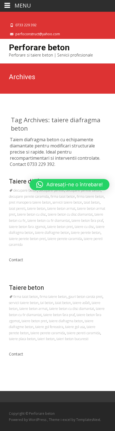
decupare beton (25, 190)
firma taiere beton (90, 196)
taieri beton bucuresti (72, 338)
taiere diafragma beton (66, 321)
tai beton (46, 302)
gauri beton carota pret (85, 296)
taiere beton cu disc (31, 214)
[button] (69, 184)
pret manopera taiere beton (30, 202)
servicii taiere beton (67, 202)
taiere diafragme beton (52, 232)
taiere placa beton (22, 338)
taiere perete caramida (64, 238)
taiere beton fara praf (87, 220)
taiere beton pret (60, 226)
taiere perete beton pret (27, 238)
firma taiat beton (63, 196)
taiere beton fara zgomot (27, 226)
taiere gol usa (75, 326)
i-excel (66, 419)
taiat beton (92, 202)
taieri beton (46, 338)
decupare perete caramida (29, 196)
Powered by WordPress (28, 419)
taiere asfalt (81, 302)
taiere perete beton (85, 232)
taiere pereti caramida (83, 333)
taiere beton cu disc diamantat (70, 214)
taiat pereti (17, 208)
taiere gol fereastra (49, 326)
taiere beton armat (61, 208)
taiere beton (36, 208)
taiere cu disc (84, 226)
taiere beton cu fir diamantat (48, 220)
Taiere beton (26, 287)
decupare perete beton (83, 190)
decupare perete (51, 190)
